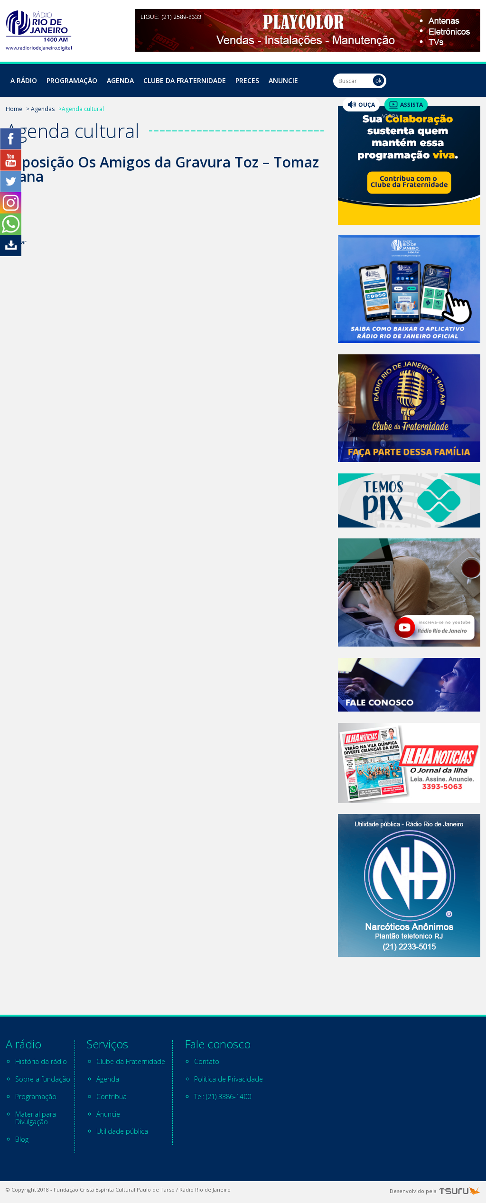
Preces (247, 80)
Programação (72, 80)
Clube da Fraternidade (184, 80)
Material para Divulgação (35, 1118)
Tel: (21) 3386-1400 (222, 1096)
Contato (206, 1061)
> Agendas (40, 109)
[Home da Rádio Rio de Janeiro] (39, 48)
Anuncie (283, 80)
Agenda (120, 80)
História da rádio (41, 1061)
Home (14, 109)
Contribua (111, 1096)
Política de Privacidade (228, 1078)
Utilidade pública (122, 1131)
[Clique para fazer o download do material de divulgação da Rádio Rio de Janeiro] (10, 253)
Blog (21, 1139)
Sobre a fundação (42, 1078)
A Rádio (23, 80)
